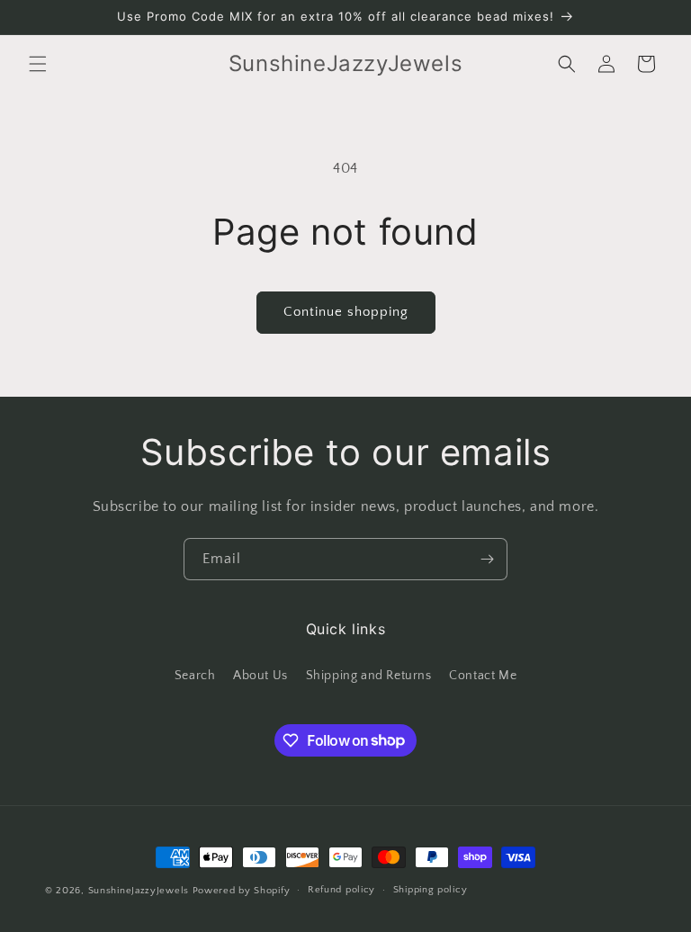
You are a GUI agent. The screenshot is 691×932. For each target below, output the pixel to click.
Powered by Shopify (242, 890)
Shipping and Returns (369, 675)
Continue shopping (345, 311)
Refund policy (341, 889)
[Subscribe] (487, 559)
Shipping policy (430, 889)
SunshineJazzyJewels (138, 890)
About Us (260, 675)
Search (195, 675)
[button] (38, 64)
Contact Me (482, 675)
